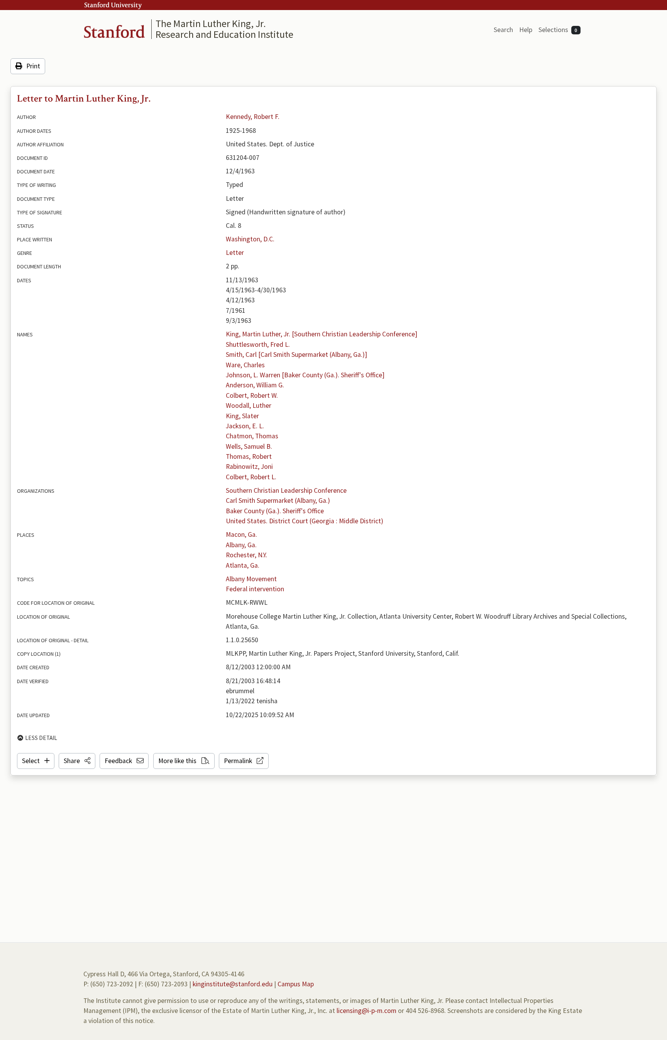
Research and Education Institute (224, 34)
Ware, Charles (245, 365)
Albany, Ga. (241, 545)
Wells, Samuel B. (249, 446)
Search (503, 29)
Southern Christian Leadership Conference (286, 490)
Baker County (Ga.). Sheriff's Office (275, 511)
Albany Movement (251, 579)
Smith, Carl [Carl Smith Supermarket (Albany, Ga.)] (296, 354)
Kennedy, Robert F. (252, 116)
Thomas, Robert (249, 456)
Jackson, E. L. (245, 426)
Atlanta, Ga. (242, 565)
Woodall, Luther (248, 405)
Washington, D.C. (250, 239)
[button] (77, 761)
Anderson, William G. (255, 385)
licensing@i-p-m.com (366, 1010)
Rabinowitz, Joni (249, 466)
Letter (235, 252)
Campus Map (296, 984)
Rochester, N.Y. (246, 555)
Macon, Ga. (241, 534)
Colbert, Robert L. (251, 477)
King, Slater (242, 416)
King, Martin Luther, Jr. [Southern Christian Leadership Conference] (321, 334)
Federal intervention (255, 589)
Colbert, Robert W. (252, 395)
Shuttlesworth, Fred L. (258, 344)
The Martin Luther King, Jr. (211, 23)
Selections (557, 29)
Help (525, 29)
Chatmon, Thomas (252, 436)
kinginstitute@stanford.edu (233, 984)
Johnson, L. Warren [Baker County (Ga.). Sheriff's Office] (305, 375)
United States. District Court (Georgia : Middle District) (304, 521)
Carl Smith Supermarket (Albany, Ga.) (278, 500)
